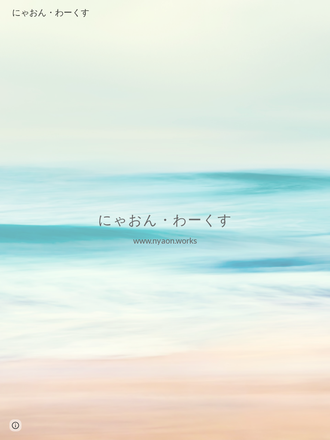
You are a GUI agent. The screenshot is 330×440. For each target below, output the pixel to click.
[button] (15, 425)
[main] (165, 220)
